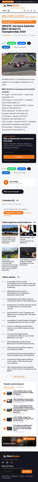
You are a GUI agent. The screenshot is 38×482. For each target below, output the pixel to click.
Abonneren (30, 438)
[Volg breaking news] (21, 10)
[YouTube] (3, 462)
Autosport (11, 15)
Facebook (22, 43)
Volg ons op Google (20, 47)
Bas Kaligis (8, 35)
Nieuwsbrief (29, 476)
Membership (5, 476)
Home (4, 15)
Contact (21, 476)
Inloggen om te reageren (13, 213)
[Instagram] (12, 462)
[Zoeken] (34, 10)
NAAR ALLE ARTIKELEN (19, 8)
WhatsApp (11, 43)
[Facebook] (7, 462)
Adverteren (14, 476)
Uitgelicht (20, 387)
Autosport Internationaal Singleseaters (13, 16)
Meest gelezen (9, 387)
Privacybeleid (6, 478)
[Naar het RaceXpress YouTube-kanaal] (19, 441)
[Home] (11, 5)
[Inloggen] (28, 10)
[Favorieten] (24, 10)
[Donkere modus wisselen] (31, 10)
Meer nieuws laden (19, 376)
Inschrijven (19, 157)
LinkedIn (6, 47)
